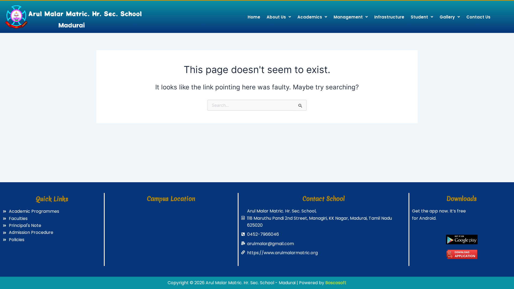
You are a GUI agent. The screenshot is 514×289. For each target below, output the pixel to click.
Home (254, 17)
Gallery (447, 17)
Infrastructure (389, 17)
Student (419, 17)
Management (348, 17)
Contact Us (478, 17)
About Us (276, 17)
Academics (309, 17)
